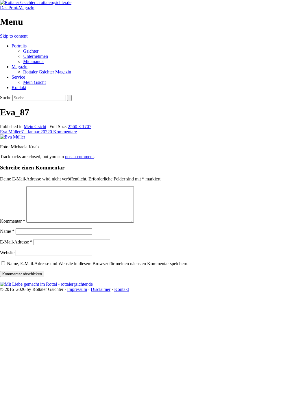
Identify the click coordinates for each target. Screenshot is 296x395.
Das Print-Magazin (17, 7)
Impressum (77, 289)
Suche (5, 97)
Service (18, 77)
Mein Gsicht (34, 82)
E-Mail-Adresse (16, 241)
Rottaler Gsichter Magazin (47, 71)
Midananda (33, 61)
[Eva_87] (12, 136)
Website (7, 252)
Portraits (19, 45)
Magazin (19, 66)
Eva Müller (10, 131)
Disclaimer (100, 289)
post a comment (79, 156)
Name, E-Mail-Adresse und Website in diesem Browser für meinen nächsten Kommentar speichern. (97, 263)
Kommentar (12, 221)
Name (7, 231)
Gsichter (30, 51)
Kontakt (19, 87)
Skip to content (13, 36)
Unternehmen (35, 56)
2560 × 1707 (79, 126)
